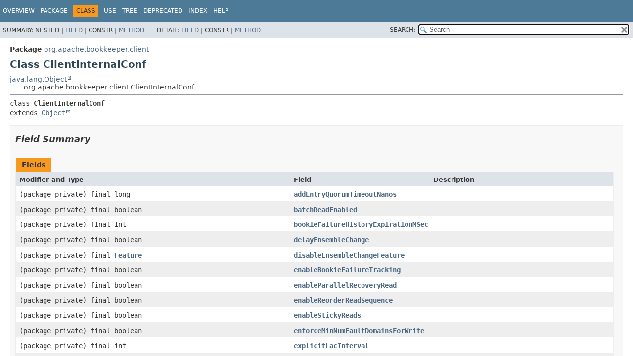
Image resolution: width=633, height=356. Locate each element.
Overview (19, 10)
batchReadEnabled (325, 210)
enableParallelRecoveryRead (345, 285)
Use (110, 10)
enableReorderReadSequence (343, 300)
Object (53, 113)
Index (197, 10)
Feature (128, 255)
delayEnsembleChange (331, 240)
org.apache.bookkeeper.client (96, 49)
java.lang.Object (38, 79)
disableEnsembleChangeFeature (349, 255)
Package (54, 10)
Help (220, 10)
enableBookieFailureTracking (347, 270)
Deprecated (162, 10)
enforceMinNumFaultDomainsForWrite (359, 331)
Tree (129, 10)
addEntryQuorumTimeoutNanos (345, 194)
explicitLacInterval (331, 346)
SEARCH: (402, 29)
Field (74, 30)
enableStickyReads (327, 315)
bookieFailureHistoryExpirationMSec (361, 224)
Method (131, 30)
